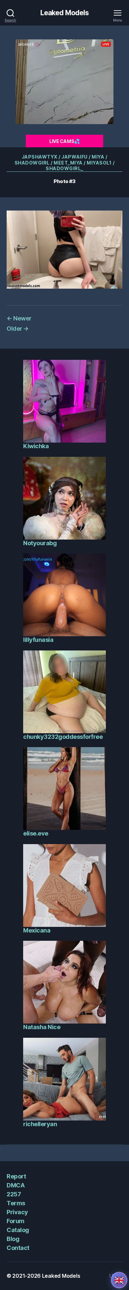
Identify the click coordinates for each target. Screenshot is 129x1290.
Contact (18, 1247)
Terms (16, 1203)
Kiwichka (36, 446)
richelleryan (40, 1124)
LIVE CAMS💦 (64, 141)
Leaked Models (64, 12)
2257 (14, 1194)
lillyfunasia (38, 639)
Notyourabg (40, 543)
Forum (15, 1221)
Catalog (18, 1229)
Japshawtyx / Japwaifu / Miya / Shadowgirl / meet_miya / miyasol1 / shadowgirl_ (65, 162)
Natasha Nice (41, 1027)
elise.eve (35, 833)
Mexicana (36, 930)
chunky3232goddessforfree (63, 736)
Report (16, 1176)
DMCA (15, 1185)
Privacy (17, 1212)
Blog (13, 1238)
